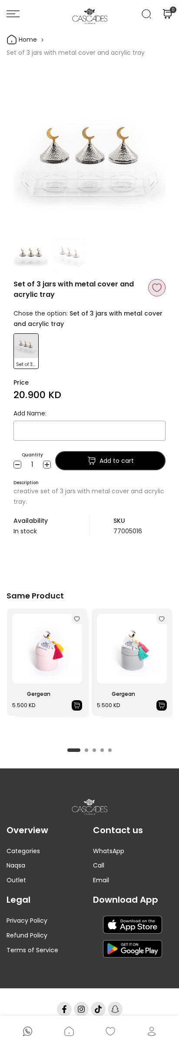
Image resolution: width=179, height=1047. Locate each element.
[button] (157, 287)
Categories (23, 851)
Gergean (38, 694)
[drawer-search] (146, 14)
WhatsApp (108, 851)
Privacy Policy (27, 920)
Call (98, 865)
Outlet (16, 880)
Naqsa (16, 865)
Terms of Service (32, 950)
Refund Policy (27, 935)
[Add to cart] (77, 705)
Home (27, 39)
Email (101, 880)
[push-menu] (13, 14)
